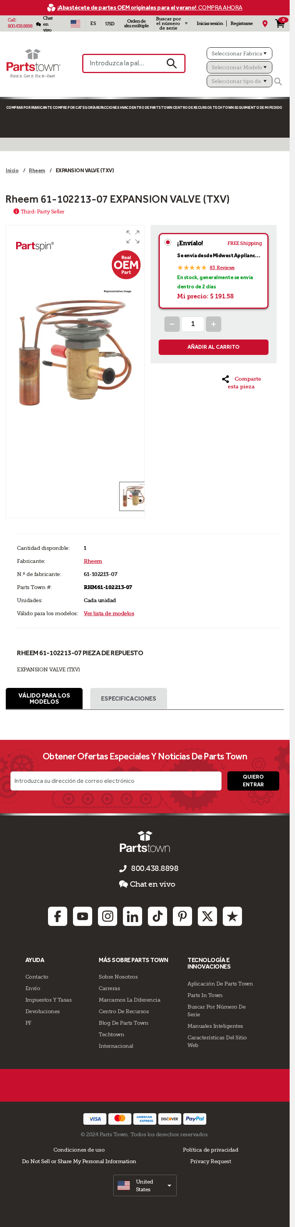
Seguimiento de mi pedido (258, 107)
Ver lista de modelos (109, 613)
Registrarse (241, 23)
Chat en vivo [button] (153, 884)
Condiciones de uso (78, 1150)
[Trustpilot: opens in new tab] (232, 916)
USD (109, 24)
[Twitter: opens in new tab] (207, 916)
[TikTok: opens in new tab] (157, 916)
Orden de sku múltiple (136, 23)
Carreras (109, 988)
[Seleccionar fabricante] (239, 53)
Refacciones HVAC (112, 107)
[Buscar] (278, 81)
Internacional (116, 1046)
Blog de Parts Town (123, 1023)
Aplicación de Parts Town (220, 984)
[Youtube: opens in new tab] (82, 916)
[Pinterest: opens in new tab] (182, 916)
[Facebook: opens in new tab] (57, 916)
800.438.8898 (20, 26)
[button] (132, 236)
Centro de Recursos (192, 107)
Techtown (111, 1034)
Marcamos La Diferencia (129, 1000)
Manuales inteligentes (215, 1026)
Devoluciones (42, 1011)
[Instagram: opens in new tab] (107, 916)
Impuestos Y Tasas (48, 1000)
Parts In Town (205, 995)
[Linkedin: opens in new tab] (132, 916)
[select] (145, 1185)
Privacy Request (210, 1161)
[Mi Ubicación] (265, 23)
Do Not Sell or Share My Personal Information (79, 1161)
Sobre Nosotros (118, 977)
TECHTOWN (223, 107)
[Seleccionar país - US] (75, 23)
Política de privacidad (210, 1150)
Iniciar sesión (210, 23)
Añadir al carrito (213, 347)
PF (28, 1023)
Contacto (36, 977)
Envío (32, 988)
